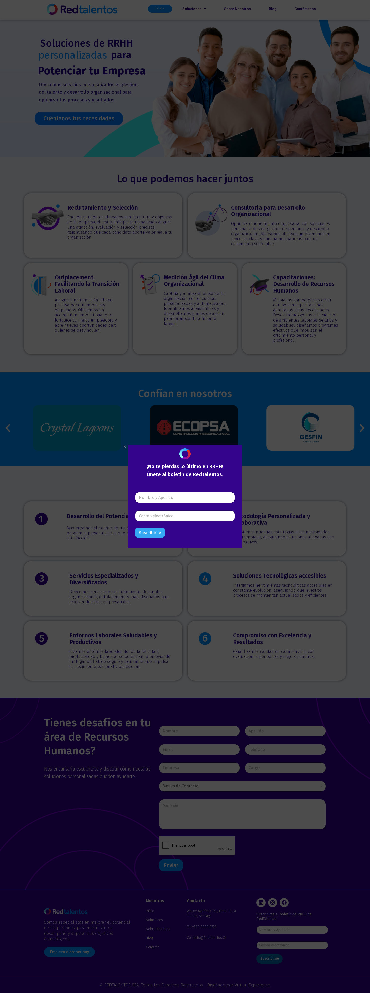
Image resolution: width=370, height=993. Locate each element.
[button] (124, 446)
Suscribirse (150, 532)
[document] (185, 496)
